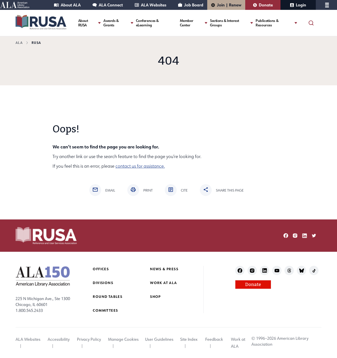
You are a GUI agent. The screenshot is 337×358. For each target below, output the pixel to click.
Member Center (186, 22)
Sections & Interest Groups (224, 22)
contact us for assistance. (140, 166)
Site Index (188, 339)
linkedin (304, 235)
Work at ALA (163, 282)
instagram (295, 235)
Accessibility (59, 339)
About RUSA (83, 22)
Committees (105, 310)
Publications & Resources (267, 22)
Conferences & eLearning (147, 22)
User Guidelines (159, 339)
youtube (277, 270)
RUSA (36, 42)
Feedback (214, 339)
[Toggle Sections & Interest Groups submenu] (251, 23)
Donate (266, 4)
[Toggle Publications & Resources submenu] (296, 23)
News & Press (164, 269)
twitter (314, 235)
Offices (101, 269)
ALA (19, 42)
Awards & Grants (111, 22)
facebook (285, 235)
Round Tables (107, 296)
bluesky (301, 270)
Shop (155, 296)
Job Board (193, 4)
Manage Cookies (123, 339)
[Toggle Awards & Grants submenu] (132, 23)
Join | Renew (229, 4)
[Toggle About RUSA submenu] (99, 23)
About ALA (71, 4)
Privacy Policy (89, 339)
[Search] (311, 22)
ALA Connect (111, 4)
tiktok (314, 270)
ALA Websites (153, 4)
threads (289, 270)
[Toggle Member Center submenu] (206, 23)
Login (301, 4)
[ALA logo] (43, 276)
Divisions (103, 282)
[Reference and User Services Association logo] (41, 22)
